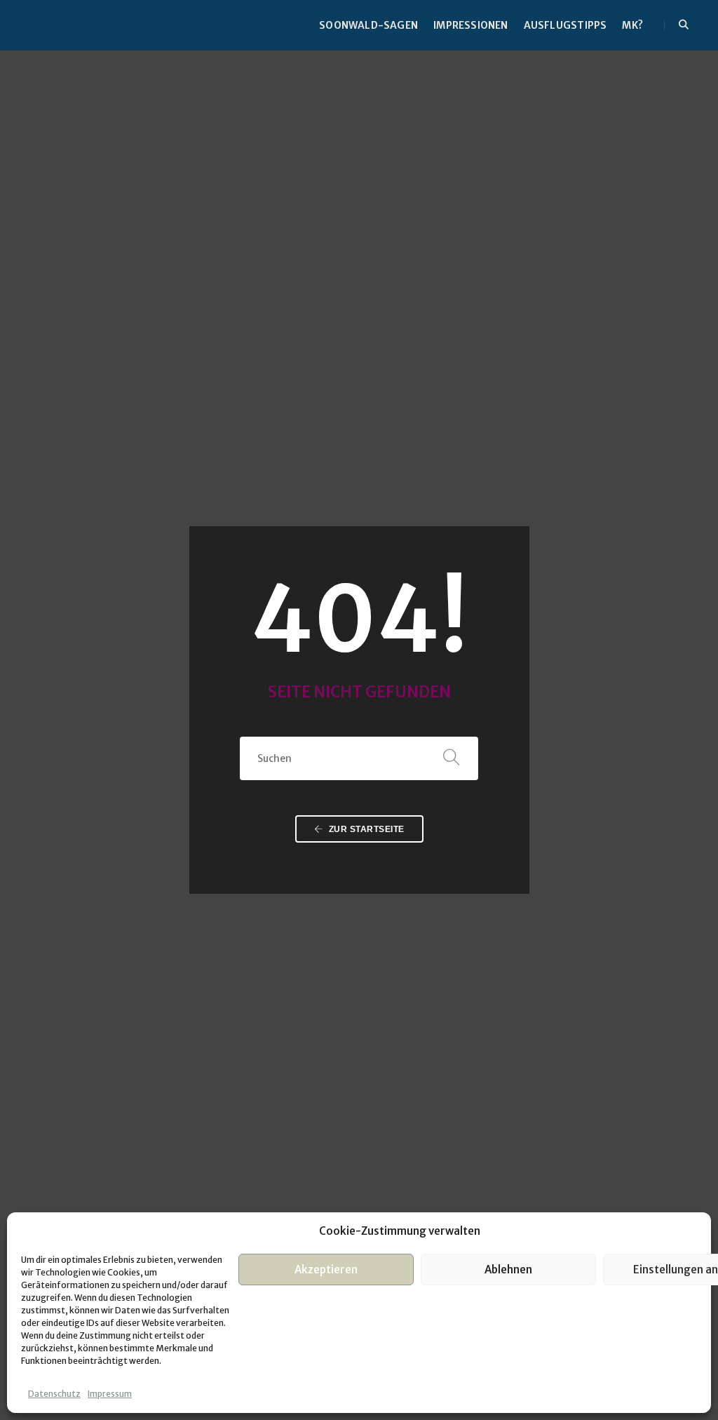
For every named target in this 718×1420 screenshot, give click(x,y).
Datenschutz (54, 1393)
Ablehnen (508, 1269)
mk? (632, 25)
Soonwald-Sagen (368, 25)
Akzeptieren (326, 1269)
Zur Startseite (365, 829)
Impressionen (470, 25)
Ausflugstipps (565, 25)
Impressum (110, 1393)
